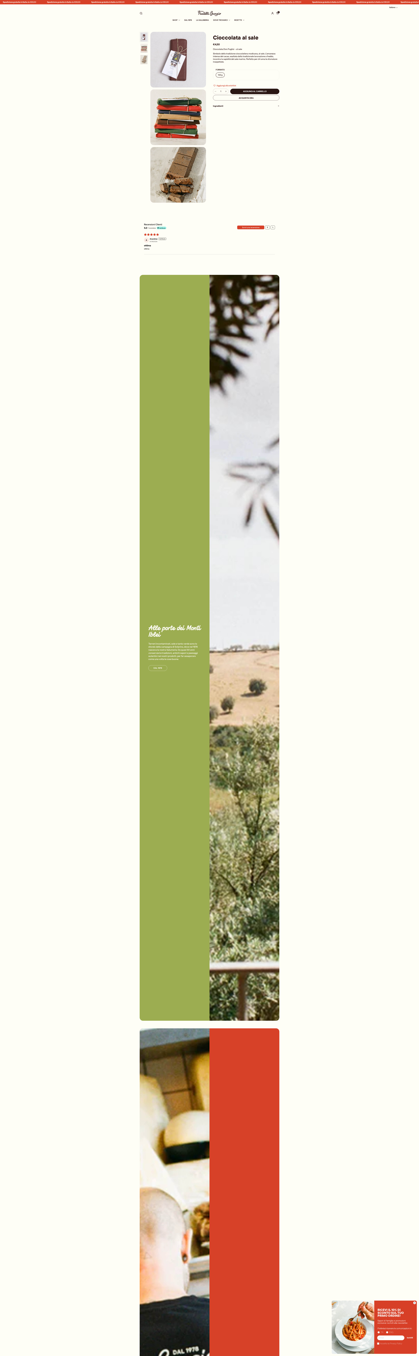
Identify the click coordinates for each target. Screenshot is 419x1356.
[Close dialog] (414, 1302)
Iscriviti (410, 1338)
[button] (141, 13)
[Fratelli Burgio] (209, 13)
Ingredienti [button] (218, 106)
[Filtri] (267, 227)
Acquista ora (246, 98)
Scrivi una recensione (250, 227)
